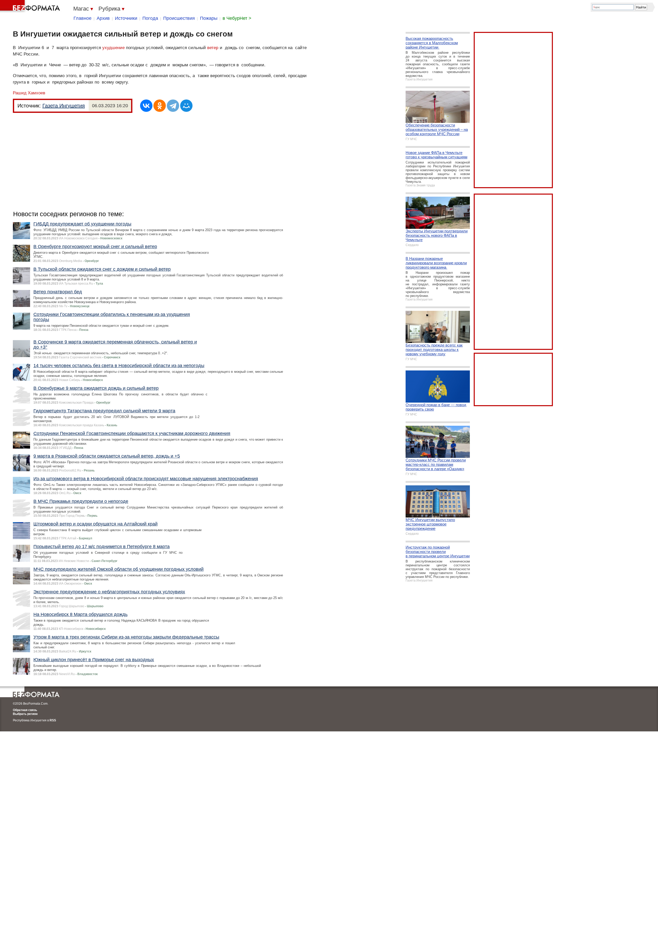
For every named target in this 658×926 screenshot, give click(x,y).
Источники (126, 18)
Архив (103, 18)
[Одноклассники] (159, 105)
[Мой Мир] (186, 105)
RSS (53, 720)
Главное (83, 18)
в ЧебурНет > (237, 18)
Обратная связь (25, 710)
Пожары (208, 18)
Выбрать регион (25, 714)
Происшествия (179, 18)
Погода (150, 18)
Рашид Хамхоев (29, 92)
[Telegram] (173, 105)
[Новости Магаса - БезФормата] (31, 6)
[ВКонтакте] (146, 105)
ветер (212, 47)
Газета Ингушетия (63, 105)
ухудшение (113, 47)
